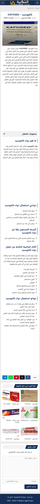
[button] (2, 2)
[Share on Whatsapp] (10, 377)
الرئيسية (37, 8)
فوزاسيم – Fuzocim (31, 403)
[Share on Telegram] (4, 377)
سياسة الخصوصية (20, 497)
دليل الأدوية (30, 8)
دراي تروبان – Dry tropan (11, 403)
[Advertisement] (20, 109)
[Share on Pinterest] (16, 377)
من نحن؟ (30, 497)
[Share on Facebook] (27, 377)
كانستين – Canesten (31, 438)
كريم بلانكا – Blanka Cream (12, 421)
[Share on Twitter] (22, 377)
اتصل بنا (10, 497)
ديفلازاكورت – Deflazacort (29, 420)
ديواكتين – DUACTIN (12, 439)
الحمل (16, 303)
